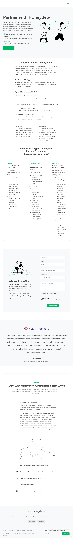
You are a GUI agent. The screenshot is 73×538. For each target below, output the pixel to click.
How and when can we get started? (30, 491)
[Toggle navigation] (68, 3)
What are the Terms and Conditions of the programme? (36, 472)
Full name (42, 255)
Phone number (43, 274)
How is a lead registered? (27, 484)
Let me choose (48, 533)
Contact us (41, 521)
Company (42, 261)
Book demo (32, 521)
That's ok (66, 533)
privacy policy (56, 293)
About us (35, 517)
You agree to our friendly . (50, 293)
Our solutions (16, 517)
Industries (26, 517)
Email (41, 268)
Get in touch (8, 48)
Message (42, 281)
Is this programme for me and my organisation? (34, 465)
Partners (59, 517)
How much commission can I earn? (30, 478)
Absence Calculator (47, 517)
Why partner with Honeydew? (29, 402)
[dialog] (57, 532)
